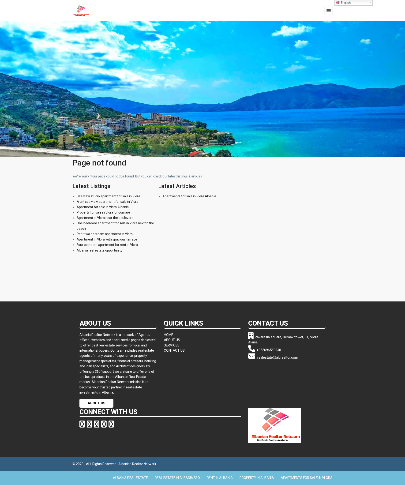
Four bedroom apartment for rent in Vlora (107, 245)
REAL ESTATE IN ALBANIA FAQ (177, 478)
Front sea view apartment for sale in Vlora (107, 201)
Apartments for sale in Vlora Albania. (189, 196)
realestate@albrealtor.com (277, 357)
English (345, 2)
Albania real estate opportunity (99, 250)
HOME (168, 335)
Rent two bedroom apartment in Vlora (105, 234)
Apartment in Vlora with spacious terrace (107, 239)
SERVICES (172, 345)
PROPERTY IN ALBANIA (257, 478)
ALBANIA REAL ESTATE (130, 478)
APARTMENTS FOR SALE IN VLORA (307, 478)
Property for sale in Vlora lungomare (103, 212)
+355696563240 (268, 350)
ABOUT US (96, 403)
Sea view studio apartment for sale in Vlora (108, 196)
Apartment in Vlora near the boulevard (105, 218)
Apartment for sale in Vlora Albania (103, 207)
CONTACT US (174, 350)
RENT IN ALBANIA (220, 478)
